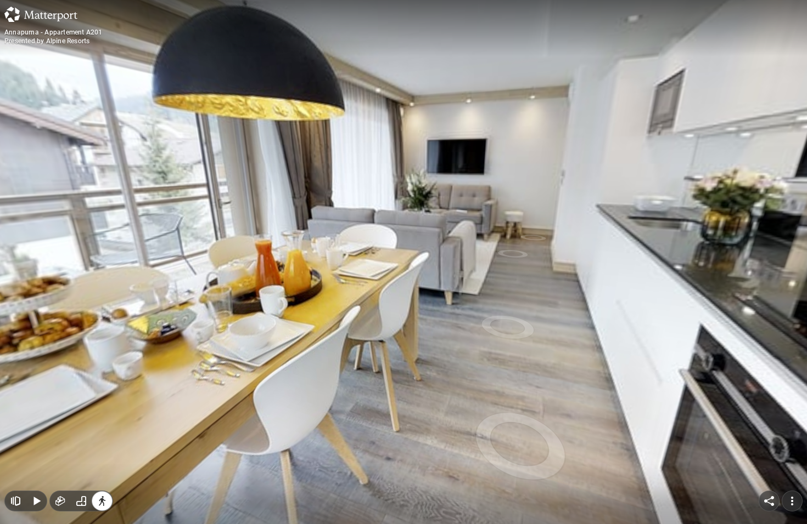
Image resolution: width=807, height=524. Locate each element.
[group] (81, 501)
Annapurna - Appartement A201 (53, 32)
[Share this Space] (769, 501)
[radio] (60, 501)
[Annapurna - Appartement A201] (403, 262)
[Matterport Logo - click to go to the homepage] (41, 14)
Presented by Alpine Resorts (46, 41)
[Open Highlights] (15, 501)
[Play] (36, 501)
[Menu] (792, 501)
